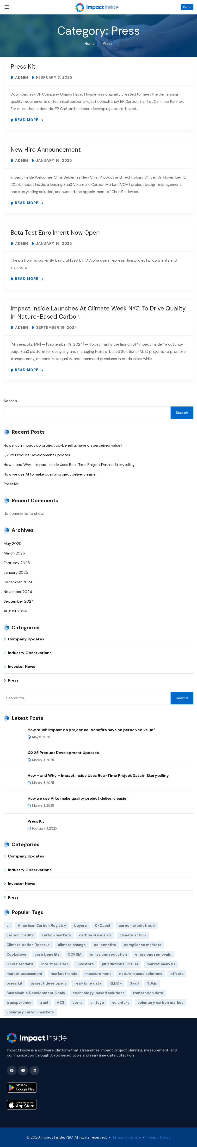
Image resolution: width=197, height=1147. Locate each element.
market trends (64, 973)
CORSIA (75, 954)
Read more (26, 120)
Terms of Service (126, 1137)
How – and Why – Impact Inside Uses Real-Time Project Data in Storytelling (69, 464)
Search (10, 400)
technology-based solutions (98, 993)
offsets (177, 973)
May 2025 (12, 543)
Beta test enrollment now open (55, 233)
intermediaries (54, 964)
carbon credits (20, 935)
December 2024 (18, 582)
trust (44, 1002)
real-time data (87, 983)
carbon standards (95, 935)
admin (21, 77)
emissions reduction (108, 954)
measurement (98, 973)
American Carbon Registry (42, 925)
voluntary (120, 1002)
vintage (97, 1002)
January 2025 (16, 572)
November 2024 (18, 591)
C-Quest (103, 925)
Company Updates (26, 639)
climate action (133, 935)
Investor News (21, 666)
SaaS (134, 983)
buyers (80, 925)
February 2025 (17, 562)
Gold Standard (19, 964)
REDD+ (116, 983)
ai (8, 925)
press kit (14, 983)
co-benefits (105, 944)
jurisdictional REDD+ (120, 964)
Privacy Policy (158, 1137)
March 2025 (14, 553)
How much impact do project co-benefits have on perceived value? (63, 445)
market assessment (24, 973)
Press (13, 680)
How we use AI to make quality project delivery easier (50, 474)
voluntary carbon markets (30, 1012)
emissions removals (153, 954)
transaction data (148, 993)
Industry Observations (30, 652)
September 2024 (19, 601)
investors (85, 964)
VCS (60, 1002)
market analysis (161, 964)
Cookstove (16, 954)
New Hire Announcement (46, 150)
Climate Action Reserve (28, 944)
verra (77, 1002)
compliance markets (142, 944)
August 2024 (15, 610)
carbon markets (56, 935)
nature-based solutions (140, 973)
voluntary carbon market (160, 1002)
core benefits (47, 954)
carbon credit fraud (137, 925)
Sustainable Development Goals (35, 993)
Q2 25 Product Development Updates (37, 455)
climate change (72, 944)
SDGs (152, 983)
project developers (48, 983)
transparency (18, 1002)
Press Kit (23, 67)
